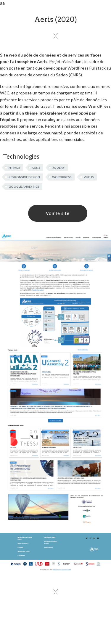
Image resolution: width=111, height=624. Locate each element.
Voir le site (58, 213)
